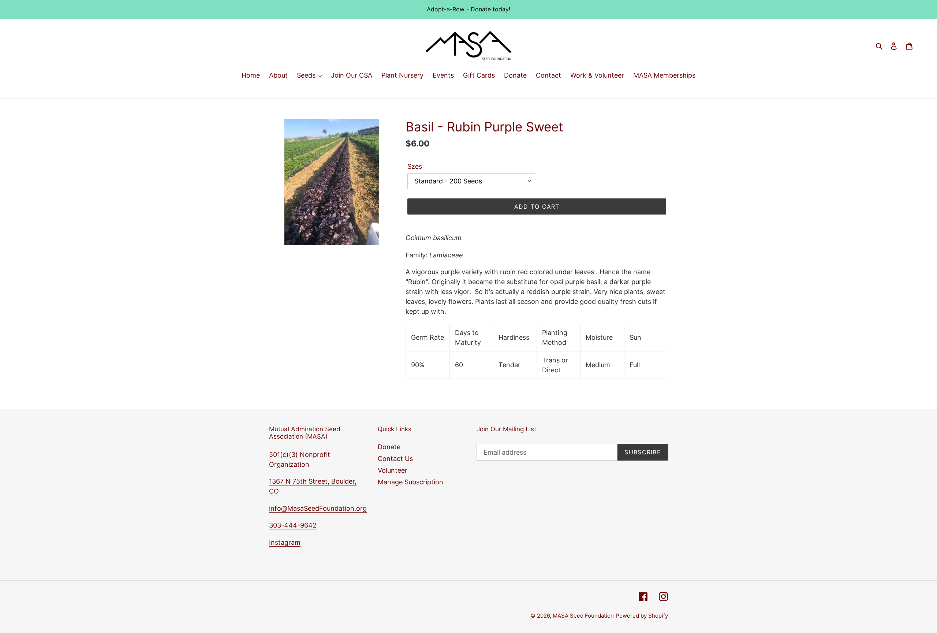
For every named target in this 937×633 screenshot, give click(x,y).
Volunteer (392, 470)
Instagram (284, 542)
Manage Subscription (410, 482)
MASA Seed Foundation (583, 615)
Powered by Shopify (642, 615)
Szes (414, 166)
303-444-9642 (293, 525)
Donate (389, 447)
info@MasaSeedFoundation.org (318, 508)
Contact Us (395, 458)
